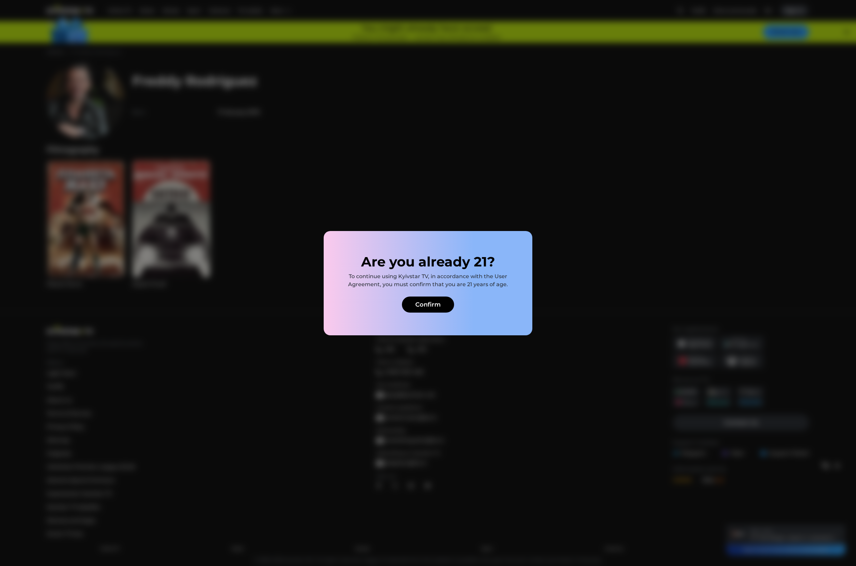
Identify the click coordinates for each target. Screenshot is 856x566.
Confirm (428, 304)
